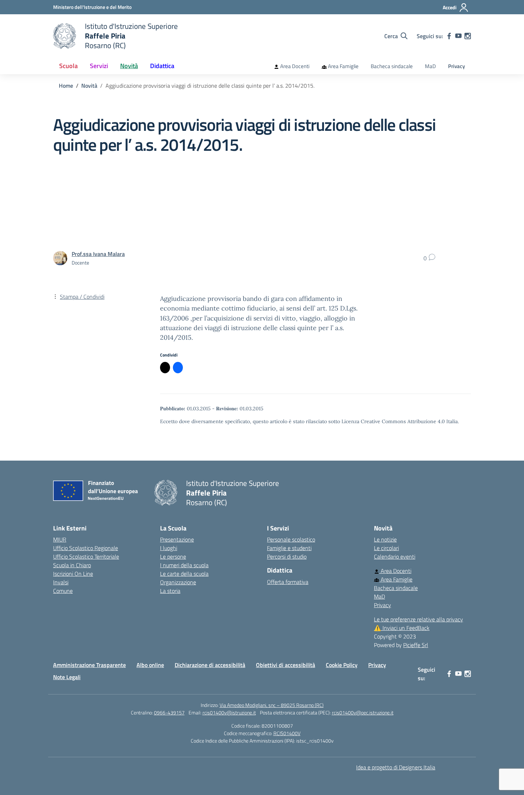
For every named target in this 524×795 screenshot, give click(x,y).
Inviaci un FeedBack (402, 628)
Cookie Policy (342, 665)
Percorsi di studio (287, 556)
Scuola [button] (68, 66)
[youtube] (458, 36)
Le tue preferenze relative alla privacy (418, 619)
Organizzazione (178, 582)
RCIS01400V (286, 733)
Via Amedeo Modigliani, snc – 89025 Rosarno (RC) (272, 705)
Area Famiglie (343, 66)
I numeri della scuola (184, 565)
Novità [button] (129, 66)
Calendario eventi (394, 556)
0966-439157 (169, 712)
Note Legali (67, 677)
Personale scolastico (291, 539)
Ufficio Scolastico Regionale (85, 548)
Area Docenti (294, 66)
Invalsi (60, 582)
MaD (430, 66)
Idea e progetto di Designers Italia (395, 767)
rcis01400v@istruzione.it (229, 712)
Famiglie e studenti (289, 548)
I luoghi (168, 548)
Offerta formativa (287, 582)
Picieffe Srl (415, 645)
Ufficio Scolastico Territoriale (86, 556)
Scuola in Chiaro (72, 565)
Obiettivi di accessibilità (285, 665)
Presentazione (177, 539)
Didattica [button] (162, 66)
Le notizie (385, 539)
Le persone (173, 556)
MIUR (59, 539)
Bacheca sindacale (392, 66)
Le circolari (386, 548)
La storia (170, 590)
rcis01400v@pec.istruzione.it (363, 712)
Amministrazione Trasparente (89, 665)
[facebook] (449, 36)
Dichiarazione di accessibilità (210, 665)
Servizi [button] (99, 66)
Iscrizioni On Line (73, 573)
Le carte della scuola (184, 573)
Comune (63, 590)
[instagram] (467, 36)
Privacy (456, 66)
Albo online (150, 665)
